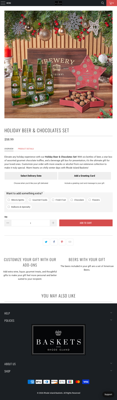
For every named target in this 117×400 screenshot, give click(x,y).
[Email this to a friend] (70, 242)
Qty (5, 217)
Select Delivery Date (31, 175)
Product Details (26, 149)
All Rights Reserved (72, 393)
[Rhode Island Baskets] (58, 3)
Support (108, 394)
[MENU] (1, 3)
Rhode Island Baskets (53, 393)
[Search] (103, 3)
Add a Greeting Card (84, 175)
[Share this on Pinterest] (62, 242)
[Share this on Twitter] (46, 242)
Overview (8, 149)
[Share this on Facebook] (54, 242)
